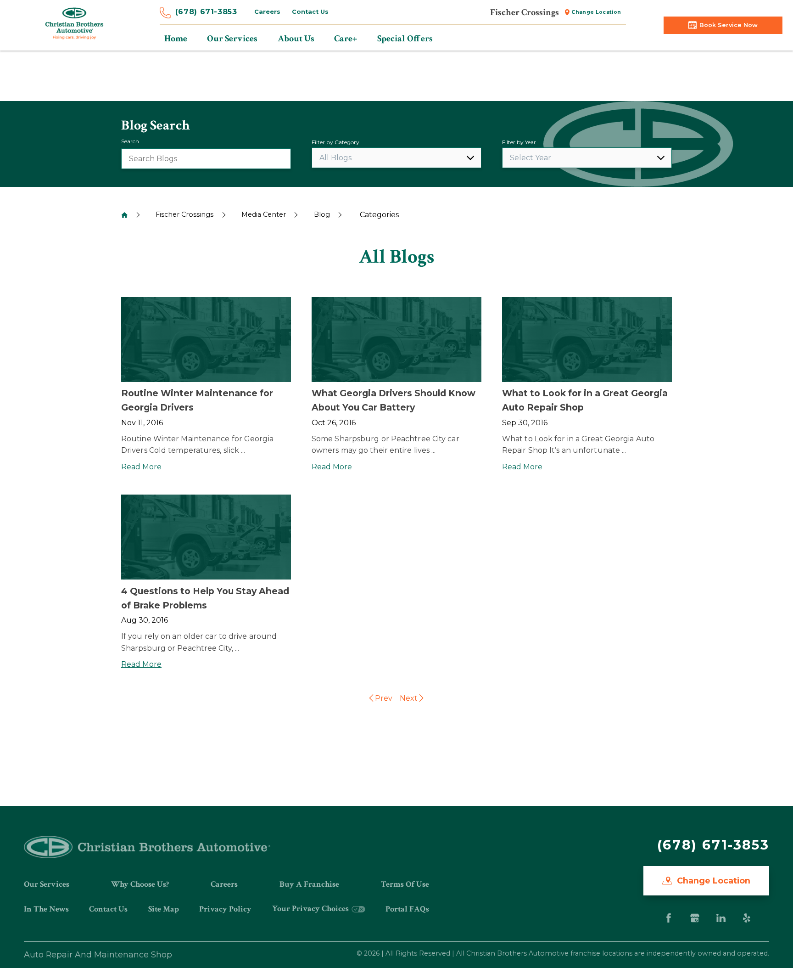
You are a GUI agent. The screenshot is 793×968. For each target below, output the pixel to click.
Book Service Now (728, 25)
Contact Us (310, 11)
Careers (267, 11)
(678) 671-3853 (206, 11)
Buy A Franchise (309, 884)
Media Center (263, 214)
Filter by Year (519, 142)
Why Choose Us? (140, 884)
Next (409, 698)
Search (130, 141)
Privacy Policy (225, 909)
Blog (322, 214)
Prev (383, 698)
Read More (141, 466)
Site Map (163, 909)
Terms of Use (405, 884)
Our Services (46, 884)
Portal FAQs (407, 909)
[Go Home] (124, 215)
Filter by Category (335, 142)
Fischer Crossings (184, 214)
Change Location (596, 12)
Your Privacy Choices (311, 908)
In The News (46, 909)
